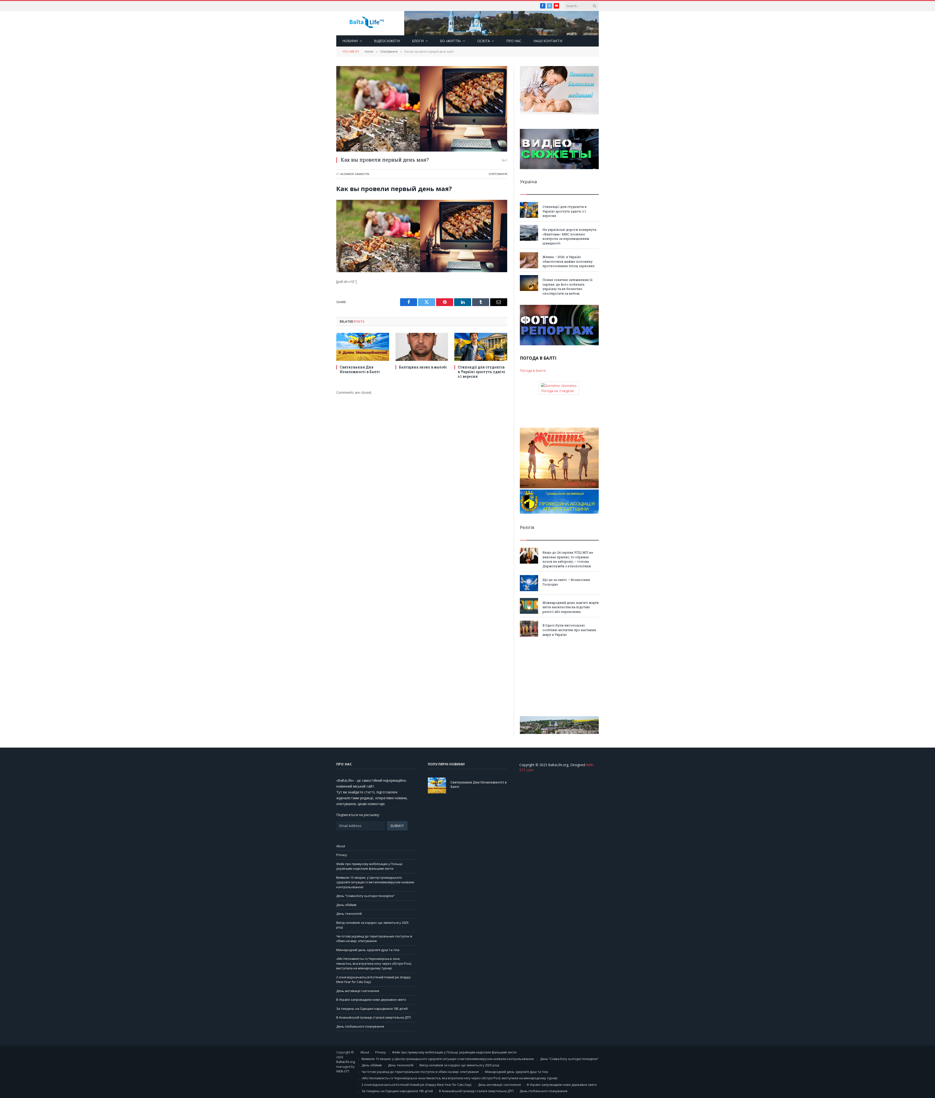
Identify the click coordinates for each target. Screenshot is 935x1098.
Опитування (498, 174)
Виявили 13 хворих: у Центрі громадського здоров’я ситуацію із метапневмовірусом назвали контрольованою (375, 882)
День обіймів (346, 905)
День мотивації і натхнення (357, 991)
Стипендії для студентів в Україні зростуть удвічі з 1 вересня (481, 372)
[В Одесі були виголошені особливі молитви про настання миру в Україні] (529, 628)
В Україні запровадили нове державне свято (371, 999)
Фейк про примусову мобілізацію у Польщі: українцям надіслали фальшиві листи (369, 866)
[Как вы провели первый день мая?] (421, 109)
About (340, 846)
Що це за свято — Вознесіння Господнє (566, 582)
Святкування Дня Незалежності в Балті (360, 369)
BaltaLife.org (345, 1061)
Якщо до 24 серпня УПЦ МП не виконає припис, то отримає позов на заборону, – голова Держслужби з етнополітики (567, 559)
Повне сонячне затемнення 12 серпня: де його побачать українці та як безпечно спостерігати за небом (567, 287)
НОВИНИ (350, 41)
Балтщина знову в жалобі (423, 367)
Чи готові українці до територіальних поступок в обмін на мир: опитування (374, 938)
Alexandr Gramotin (354, 174)
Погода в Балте (533, 370)
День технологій (349, 913)
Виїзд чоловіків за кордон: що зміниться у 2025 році (459, 1065)
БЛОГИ (418, 41)
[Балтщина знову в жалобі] (421, 347)
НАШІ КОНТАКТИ (547, 41)
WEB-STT (342, 1071)
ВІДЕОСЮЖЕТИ (387, 41)
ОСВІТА (483, 41)
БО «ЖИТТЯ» (450, 41)
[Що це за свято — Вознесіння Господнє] (529, 583)
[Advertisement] (559, 676)
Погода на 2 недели (557, 390)
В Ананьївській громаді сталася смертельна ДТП (373, 1017)
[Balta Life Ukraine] (366, 23)
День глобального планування (360, 1026)
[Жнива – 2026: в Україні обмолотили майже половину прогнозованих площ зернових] (529, 260)
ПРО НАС (513, 41)
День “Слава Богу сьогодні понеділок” (365, 896)
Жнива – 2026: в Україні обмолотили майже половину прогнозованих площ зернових (568, 261)
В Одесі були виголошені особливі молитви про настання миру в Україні (569, 629)
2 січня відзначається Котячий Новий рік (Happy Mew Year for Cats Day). (417, 1084)
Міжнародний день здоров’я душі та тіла (367, 950)
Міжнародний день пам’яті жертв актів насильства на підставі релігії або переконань (570, 607)
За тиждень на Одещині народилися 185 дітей (372, 1008)
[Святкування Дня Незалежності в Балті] (362, 347)
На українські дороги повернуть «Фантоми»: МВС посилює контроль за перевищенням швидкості (569, 236)
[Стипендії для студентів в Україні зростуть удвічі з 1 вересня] (480, 347)
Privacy (341, 855)
